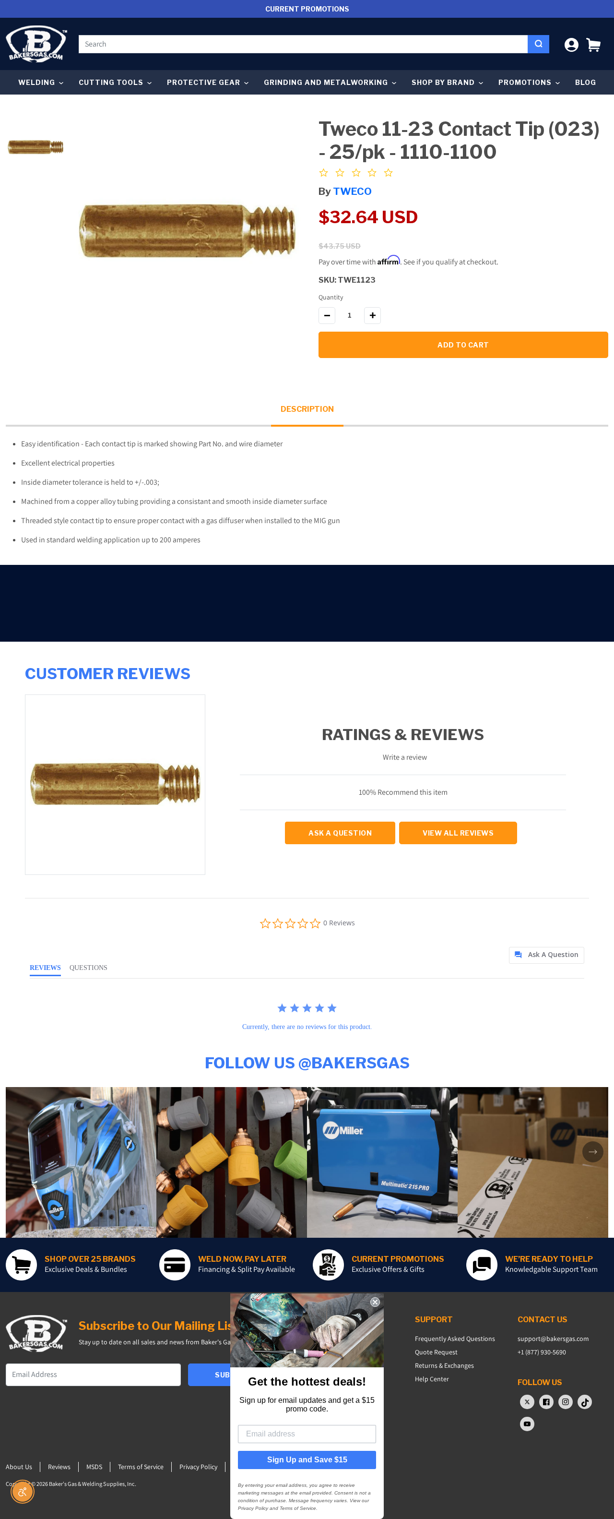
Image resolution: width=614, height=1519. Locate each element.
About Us (19, 1466)
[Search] (538, 44)
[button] (593, 44)
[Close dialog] (375, 1302)
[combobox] (303, 44)
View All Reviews (458, 833)
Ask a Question (340, 833)
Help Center (432, 1379)
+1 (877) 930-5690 (542, 1352)
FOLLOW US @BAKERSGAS (307, 1062)
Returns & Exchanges (444, 1365)
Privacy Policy (198, 1466)
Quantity (331, 297)
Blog (585, 82)
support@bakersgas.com (553, 1338)
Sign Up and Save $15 (307, 1460)
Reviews (59, 1466)
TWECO (352, 191)
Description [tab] (307, 409)
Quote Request (436, 1352)
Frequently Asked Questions (455, 1338)
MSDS (94, 1466)
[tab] (546, 955)
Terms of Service (141, 1466)
